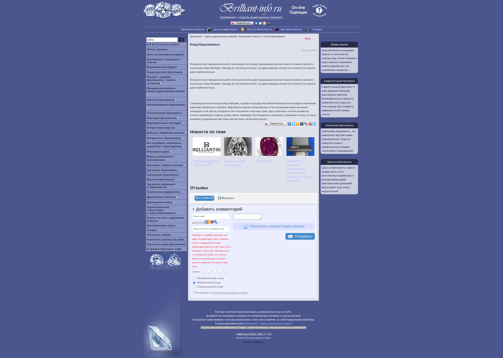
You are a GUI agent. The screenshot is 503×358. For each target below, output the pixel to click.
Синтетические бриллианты (164, 112)
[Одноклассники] (265, 23)
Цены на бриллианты (339, 162)
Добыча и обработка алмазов (165, 132)
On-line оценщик (157, 49)
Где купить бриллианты (162, 170)
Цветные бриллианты (160, 99)
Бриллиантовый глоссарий (164, 122)
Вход (307, 38)
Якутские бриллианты (161, 179)
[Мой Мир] (269, 23)
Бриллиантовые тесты (161, 225)
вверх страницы (253, 341)
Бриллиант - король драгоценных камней (269, 323)
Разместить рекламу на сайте (165, 239)
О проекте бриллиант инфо (164, 248)
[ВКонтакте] (256, 23)
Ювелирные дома (158, 151)
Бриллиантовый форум (162, 67)
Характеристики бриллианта (165, 72)
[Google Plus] (310, 123)
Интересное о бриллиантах (164, 138)
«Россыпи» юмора (158, 234)
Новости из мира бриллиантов (166, 244)
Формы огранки (339, 44)
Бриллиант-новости (192, 29)
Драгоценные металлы (161, 196)
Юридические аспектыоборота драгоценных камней (166, 90)
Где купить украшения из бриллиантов (161, 186)
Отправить (303, 236)
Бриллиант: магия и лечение (165, 165)
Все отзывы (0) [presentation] (204, 197)
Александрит (263, 160)
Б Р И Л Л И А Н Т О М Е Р (163, 44)
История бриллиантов (161, 127)
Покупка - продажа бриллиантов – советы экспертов (161, 80)
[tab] (204, 198)
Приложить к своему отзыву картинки (277, 226)
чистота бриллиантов (259, 29)
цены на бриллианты (225, 29)
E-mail (267, 333)
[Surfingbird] (314, 123)
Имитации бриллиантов (162, 118)
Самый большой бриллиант (339, 81)
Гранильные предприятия (163, 191)
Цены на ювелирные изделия (165, 54)
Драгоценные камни (159, 202)
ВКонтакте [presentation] (227, 198)
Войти (200, 222)
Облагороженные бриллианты (166, 104)
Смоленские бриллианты (163, 174)
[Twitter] (260, 23)
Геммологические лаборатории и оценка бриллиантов (161, 210)
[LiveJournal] (306, 123)
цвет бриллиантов (291, 29)
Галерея (317, 29)
